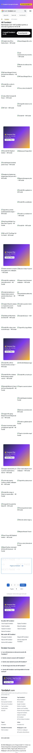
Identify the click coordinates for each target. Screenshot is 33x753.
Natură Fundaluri (6, 631)
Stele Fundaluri (5, 626)
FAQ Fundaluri (4, 730)
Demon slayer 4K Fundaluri (22, 640)
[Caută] (25, 11)
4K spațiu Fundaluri (6, 637)
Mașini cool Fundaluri (22, 708)
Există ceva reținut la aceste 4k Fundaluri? (15, 661)
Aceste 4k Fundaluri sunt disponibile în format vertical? (15, 670)
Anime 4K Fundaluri (6, 642)
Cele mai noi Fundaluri (6, 704)
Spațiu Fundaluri (21, 623)
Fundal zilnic (4, 708)
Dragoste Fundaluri (22, 712)
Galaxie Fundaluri (6, 628)
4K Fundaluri (20, 702)
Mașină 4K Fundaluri (23, 637)
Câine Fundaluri (21, 628)
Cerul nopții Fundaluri (7, 623)
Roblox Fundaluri (21, 706)
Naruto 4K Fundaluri (6, 639)
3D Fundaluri (20, 717)
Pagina (12, 589)
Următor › (23, 585)
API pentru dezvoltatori (23, 732)
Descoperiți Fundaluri (6, 702)
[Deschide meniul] (30, 11)
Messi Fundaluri (21, 699)
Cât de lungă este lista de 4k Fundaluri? (14, 665)
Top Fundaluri (4, 706)
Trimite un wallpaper (22, 730)
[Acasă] (1, 19)
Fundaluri (7, 19)
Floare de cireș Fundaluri (23, 710)
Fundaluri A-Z (20, 724)
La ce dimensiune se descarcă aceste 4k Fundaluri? (13, 653)
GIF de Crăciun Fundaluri (23, 719)
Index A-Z (3, 699)
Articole (3, 710)
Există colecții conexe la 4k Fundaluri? (14, 658)
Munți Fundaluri (21, 626)
